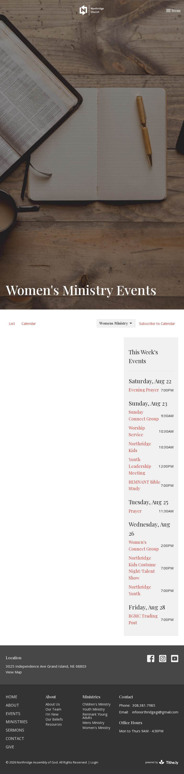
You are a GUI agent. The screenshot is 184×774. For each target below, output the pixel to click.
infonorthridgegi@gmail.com (155, 712)
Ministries (17, 721)
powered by (159, 766)
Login (94, 762)
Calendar (29, 323)
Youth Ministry (93, 709)
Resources (54, 724)
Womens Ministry (113, 323)
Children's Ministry (96, 704)
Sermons (15, 730)
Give (10, 747)
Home (11, 696)
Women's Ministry (96, 727)
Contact (15, 738)
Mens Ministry (93, 722)
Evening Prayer (144, 390)
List (12, 323)
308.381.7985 (143, 705)
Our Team (53, 709)
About (12, 705)
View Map (14, 672)
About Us (53, 704)
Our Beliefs (54, 719)
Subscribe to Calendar (157, 323)
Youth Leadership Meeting (140, 466)
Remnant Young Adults (94, 716)
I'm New (52, 714)
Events (13, 713)
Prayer (135, 511)
